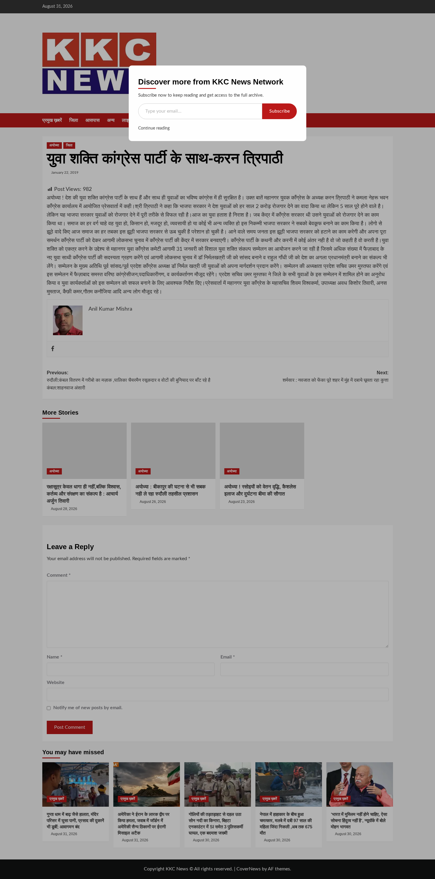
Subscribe (279, 111)
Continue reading (154, 128)
